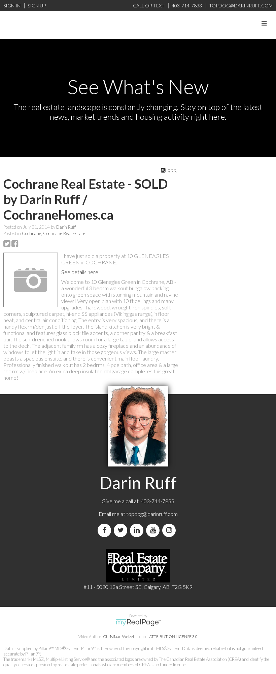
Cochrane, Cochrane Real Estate (53, 233)
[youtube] (154, 530)
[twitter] (122, 530)
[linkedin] (138, 530)
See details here (79, 272)
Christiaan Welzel (118, 636)
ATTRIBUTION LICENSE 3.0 (173, 636)
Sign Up (37, 5)
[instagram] (170, 530)
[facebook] (106, 530)
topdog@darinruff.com (152, 514)
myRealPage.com (138, 622)
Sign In (12, 5)
